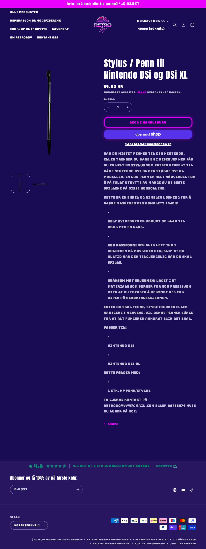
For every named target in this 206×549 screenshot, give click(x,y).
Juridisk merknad (183, 543)
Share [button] (113, 424)
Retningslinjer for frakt (112, 543)
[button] (174, 24)
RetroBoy (49, 539)
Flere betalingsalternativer (148, 144)
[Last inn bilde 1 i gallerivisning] (20, 183)
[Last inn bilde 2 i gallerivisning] (41, 183)
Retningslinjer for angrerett (109, 539)
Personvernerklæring (151, 539)
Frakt (142, 92)
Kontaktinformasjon (150, 543)
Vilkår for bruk (184, 539)
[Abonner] (77, 489)
